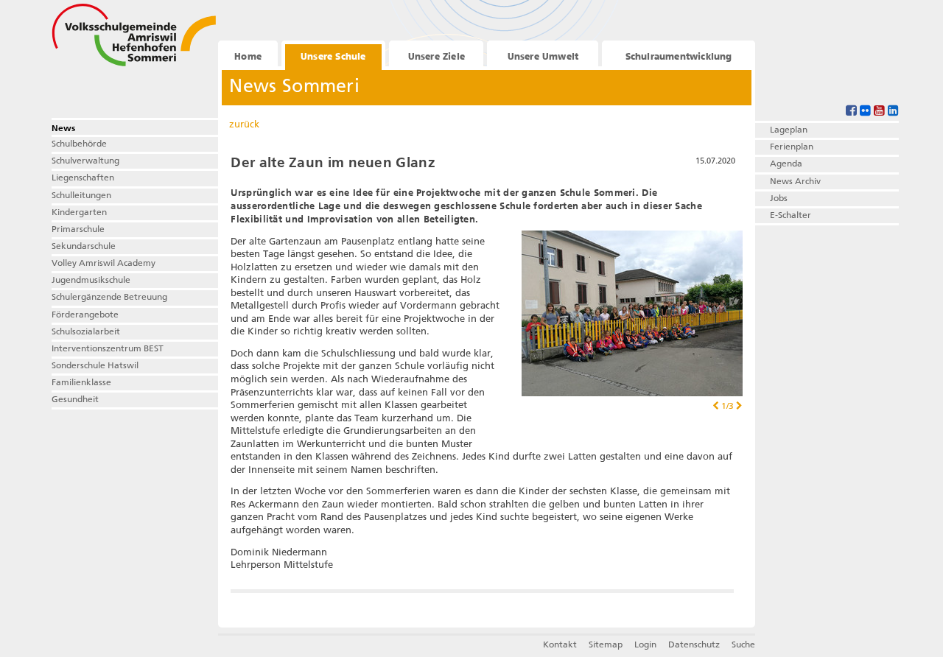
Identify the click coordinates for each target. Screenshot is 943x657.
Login (645, 645)
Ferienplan (791, 147)
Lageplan (788, 130)
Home (248, 56)
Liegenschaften (83, 178)
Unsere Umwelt (543, 56)
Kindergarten (79, 212)
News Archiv (795, 182)
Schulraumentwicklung (678, 56)
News (63, 127)
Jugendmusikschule (91, 280)
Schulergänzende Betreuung (109, 297)
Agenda (786, 164)
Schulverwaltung (85, 161)
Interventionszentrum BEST (108, 349)
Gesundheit (75, 400)
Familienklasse (81, 383)
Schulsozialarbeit (86, 332)
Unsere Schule (333, 56)
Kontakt (560, 645)
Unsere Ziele (436, 56)
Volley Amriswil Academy (103, 263)
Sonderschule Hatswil (95, 366)
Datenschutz (694, 645)
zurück (244, 125)
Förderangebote (85, 315)
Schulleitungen (81, 196)
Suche (743, 645)
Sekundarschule (84, 246)
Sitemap (606, 645)
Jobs (779, 198)
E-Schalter (790, 215)
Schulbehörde (79, 144)
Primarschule (78, 229)
